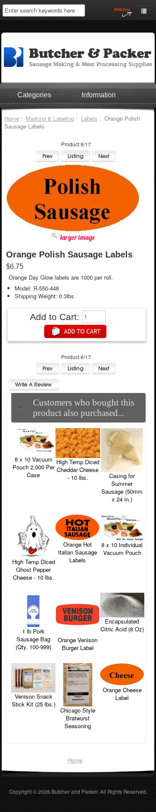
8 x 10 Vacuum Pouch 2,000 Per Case (34, 467)
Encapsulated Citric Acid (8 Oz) (122, 625)
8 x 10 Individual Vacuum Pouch (122, 549)
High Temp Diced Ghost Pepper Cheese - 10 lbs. (33, 569)
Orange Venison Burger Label (78, 644)
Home (11, 118)
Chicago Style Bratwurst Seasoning (77, 718)
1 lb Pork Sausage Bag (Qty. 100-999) (33, 639)
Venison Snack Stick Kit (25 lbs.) (33, 700)
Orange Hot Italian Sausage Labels (77, 552)
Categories (34, 95)
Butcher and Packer (75, 791)
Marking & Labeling (50, 118)
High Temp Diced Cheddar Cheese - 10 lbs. (77, 470)
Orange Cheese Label (122, 694)
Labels (89, 118)
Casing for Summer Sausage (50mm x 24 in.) (122, 487)
